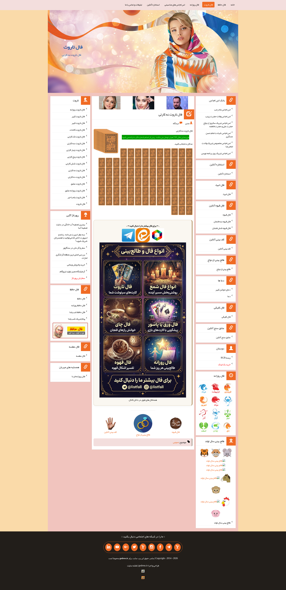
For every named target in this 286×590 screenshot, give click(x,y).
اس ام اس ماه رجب (222, 109)
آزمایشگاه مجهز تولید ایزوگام (72, 271)
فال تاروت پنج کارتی (76, 156)
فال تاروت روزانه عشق (75, 190)
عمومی (176, 442)
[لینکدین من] (108, 547)
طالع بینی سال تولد (222, 522)
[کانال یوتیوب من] (117, 547)
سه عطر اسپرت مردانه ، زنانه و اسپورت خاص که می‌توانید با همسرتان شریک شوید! (70, 237)
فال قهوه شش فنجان (221, 228)
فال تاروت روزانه (77, 109)
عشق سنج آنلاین (223, 337)
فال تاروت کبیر (78, 116)
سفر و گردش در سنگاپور (74, 247)
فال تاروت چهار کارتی (75, 150)
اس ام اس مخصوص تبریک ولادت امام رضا (217, 145)
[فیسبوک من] (160, 547)
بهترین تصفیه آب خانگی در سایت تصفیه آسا (71, 226)
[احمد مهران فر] (177, 103)
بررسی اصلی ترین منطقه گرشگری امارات (71, 256)
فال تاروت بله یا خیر (76, 197)
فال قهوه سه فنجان (222, 221)
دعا (229, 296)
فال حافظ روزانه (78, 305)
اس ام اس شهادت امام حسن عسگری (219, 135)
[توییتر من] (134, 547)
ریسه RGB (226, 357)
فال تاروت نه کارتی (170, 114)
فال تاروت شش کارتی (75, 163)
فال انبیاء (227, 194)
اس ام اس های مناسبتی (175, 4)
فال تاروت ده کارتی (76, 177)
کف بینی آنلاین (224, 248)
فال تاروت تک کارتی (76, 136)
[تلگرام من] (169, 547)
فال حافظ (222, 4)
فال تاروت (208, 4)
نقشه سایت (132, 565)
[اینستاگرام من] (151, 547)
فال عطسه (80, 356)
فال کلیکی (226, 316)
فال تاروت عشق (78, 183)
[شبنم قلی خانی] (109, 103)
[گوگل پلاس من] (125, 547)
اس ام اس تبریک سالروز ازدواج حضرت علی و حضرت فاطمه (218, 125)
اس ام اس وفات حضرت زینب (218, 116)
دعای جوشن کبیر (223, 289)
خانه (233, 4)
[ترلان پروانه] (143, 103)
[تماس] (143, 547)
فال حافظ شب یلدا (77, 312)
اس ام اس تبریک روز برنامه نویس (216, 153)
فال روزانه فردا (78, 376)
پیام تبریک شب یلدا (76, 318)
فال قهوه (227, 214)
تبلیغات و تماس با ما (133, 4)
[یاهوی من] (177, 547)
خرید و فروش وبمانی (76, 264)
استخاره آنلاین (153, 4)
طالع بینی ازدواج (223, 269)
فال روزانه (194, 4)
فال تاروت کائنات (77, 129)
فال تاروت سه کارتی (76, 143)
